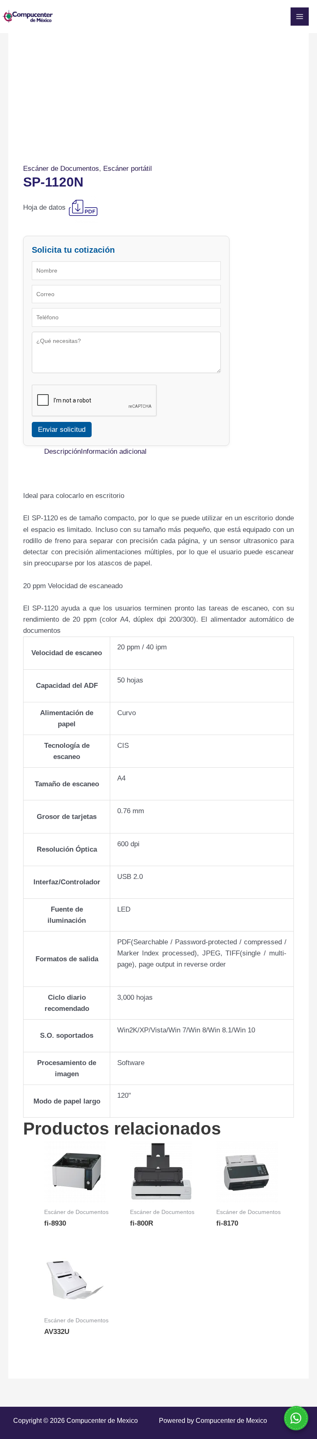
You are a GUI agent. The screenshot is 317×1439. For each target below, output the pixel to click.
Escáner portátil (127, 168)
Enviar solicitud (61, 429)
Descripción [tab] (62, 451)
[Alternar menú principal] (300, 16)
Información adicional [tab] (114, 451)
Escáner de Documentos (61, 168)
